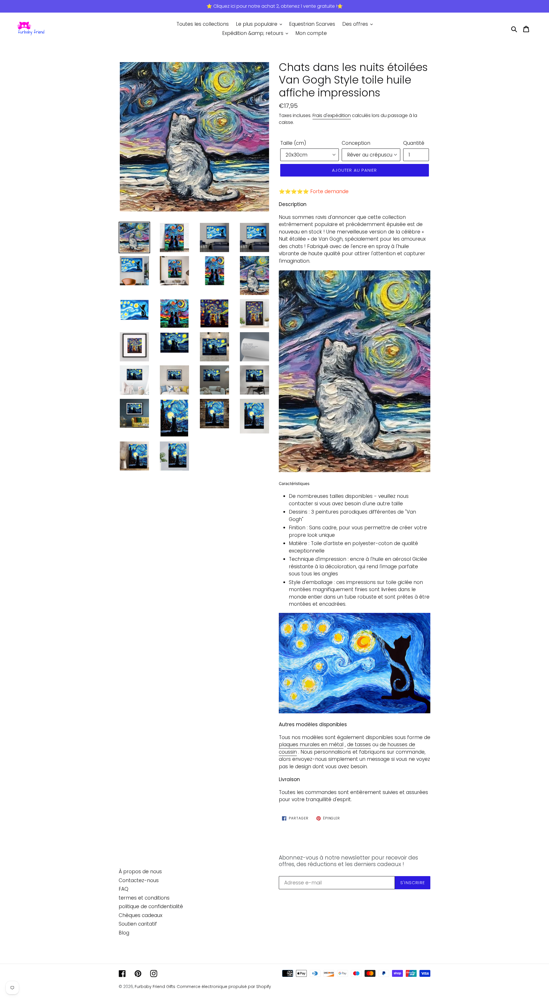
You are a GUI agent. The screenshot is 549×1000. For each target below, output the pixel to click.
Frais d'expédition (332, 115)
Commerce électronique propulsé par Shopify (224, 986)
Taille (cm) (293, 143)
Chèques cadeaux (140, 915)
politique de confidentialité (151, 906)
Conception (356, 143)
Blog (124, 932)
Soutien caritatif (138, 923)
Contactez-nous (139, 880)
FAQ (123, 889)
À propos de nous (140, 871)
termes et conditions (144, 897)
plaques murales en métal (311, 744)
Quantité (413, 143)
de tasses (359, 744)
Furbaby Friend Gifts (155, 986)
